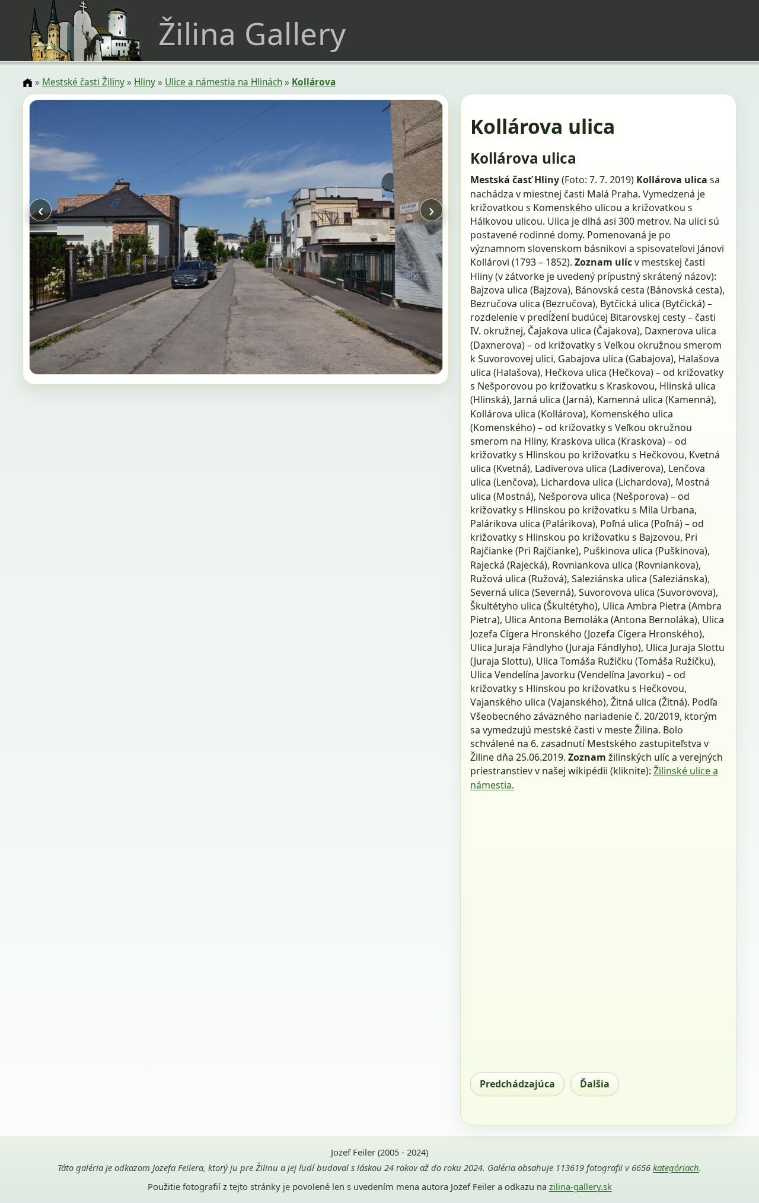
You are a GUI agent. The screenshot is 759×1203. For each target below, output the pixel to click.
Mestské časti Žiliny (83, 82)
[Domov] (27, 83)
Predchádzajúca (517, 1083)
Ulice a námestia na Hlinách (223, 82)
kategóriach (676, 1167)
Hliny (144, 82)
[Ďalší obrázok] (380, 239)
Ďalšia (595, 1083)
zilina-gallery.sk (580, 1186)
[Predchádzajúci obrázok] (91, 239)
